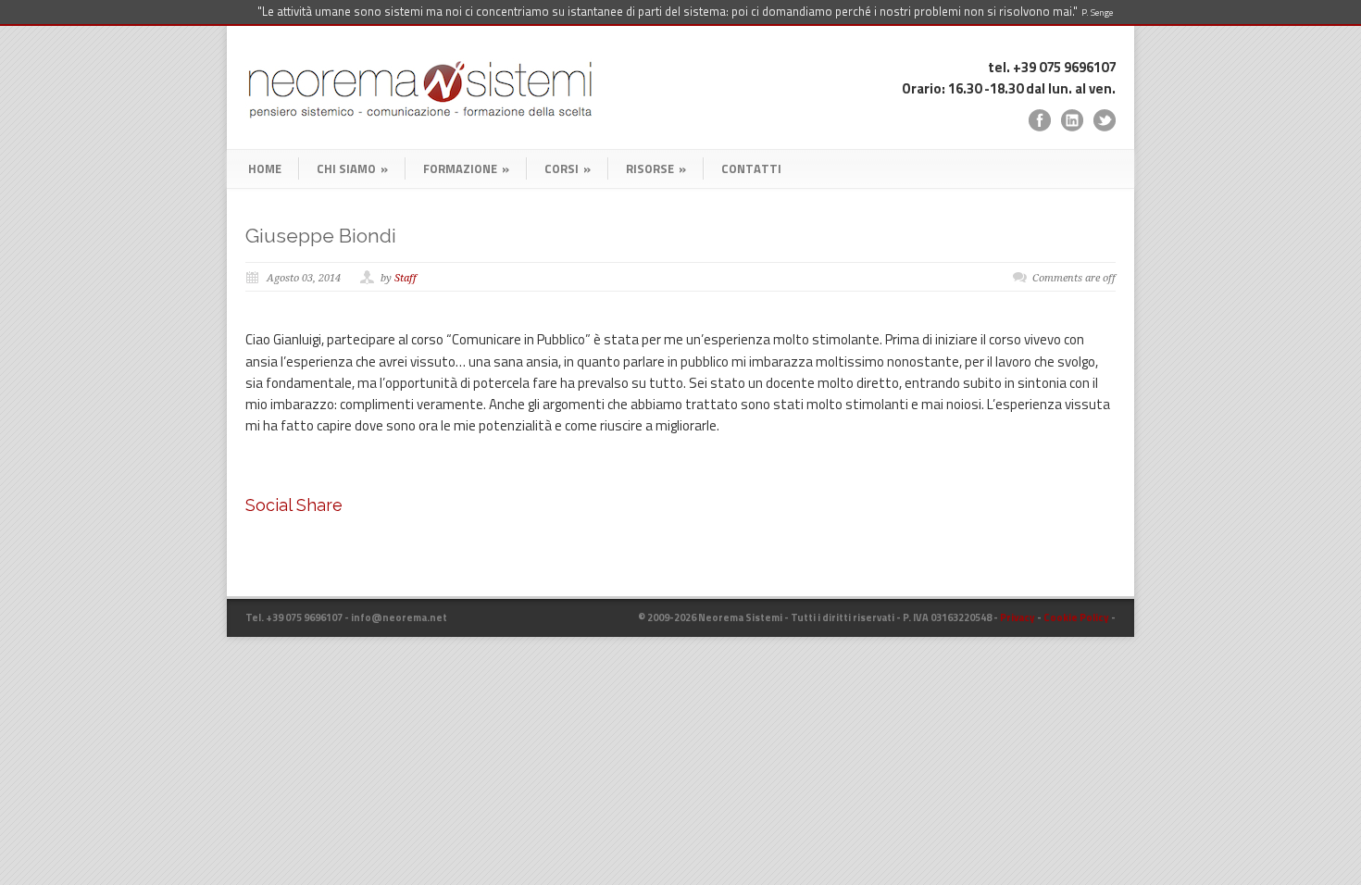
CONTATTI (751, 168)
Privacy (1017, 617)
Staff (405, 278)
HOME (264, 168)
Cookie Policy (1076, 617)
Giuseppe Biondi (320, 235)
